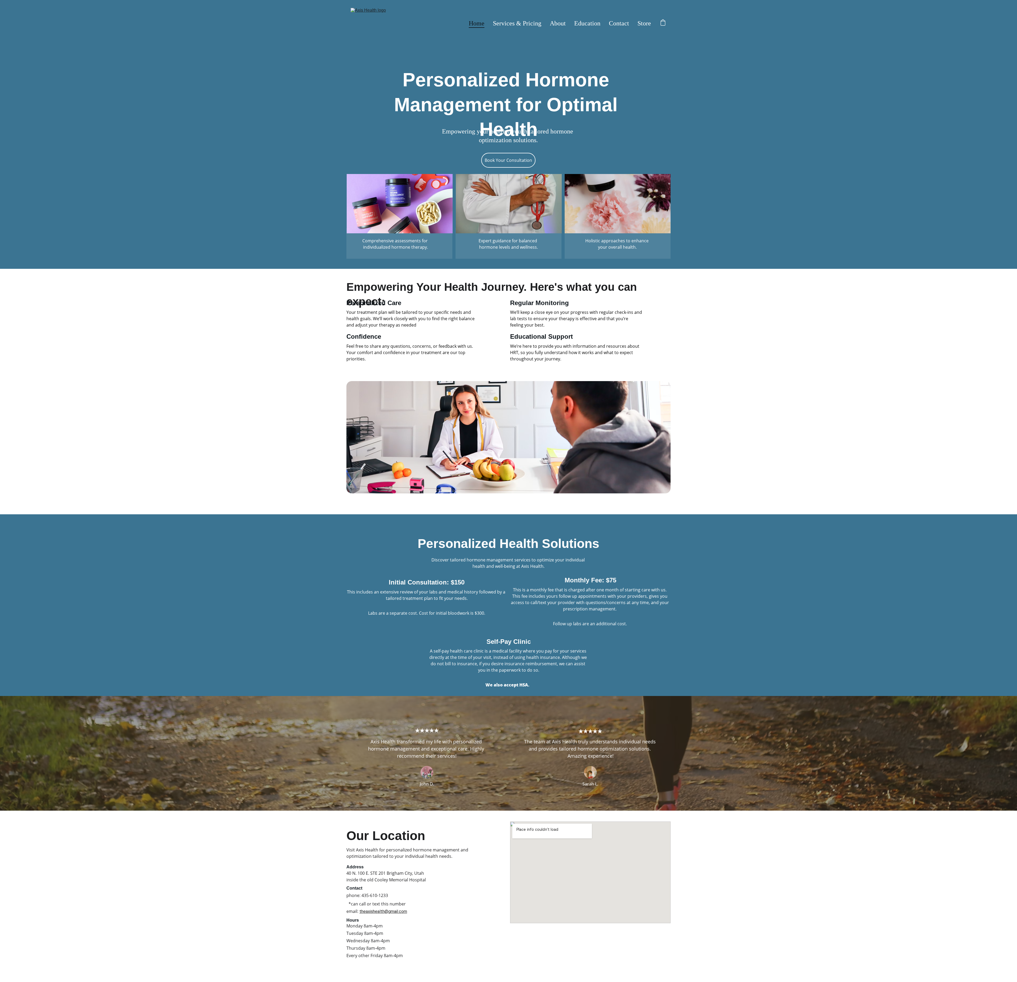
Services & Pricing (517, 23)
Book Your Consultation (508, 160)
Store (644, 23)
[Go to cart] (662, 23)
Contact (619, 23)
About (558, 23)
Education (587, 23)
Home (476, 23)
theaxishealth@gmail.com (383, 911)
